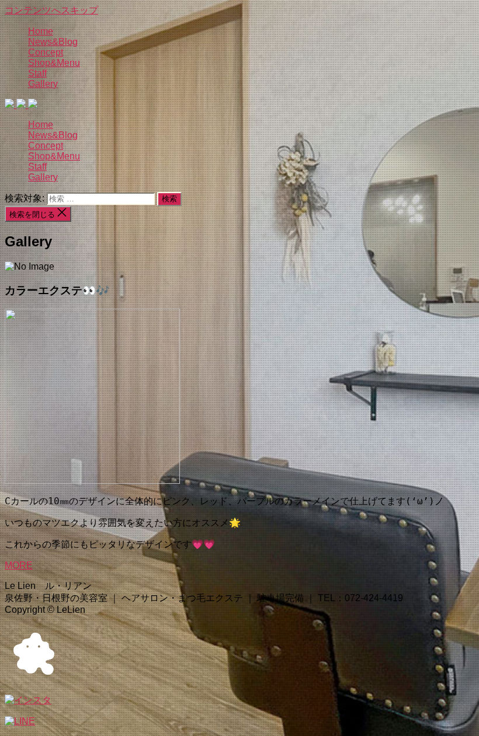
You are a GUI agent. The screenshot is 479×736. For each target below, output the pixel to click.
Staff (37, 73)
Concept (45, 52)
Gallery (43, 84)
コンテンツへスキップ (51, 10)
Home (40, 31)
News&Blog (53, 42)
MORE (19, 565)
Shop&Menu (54, 63)
